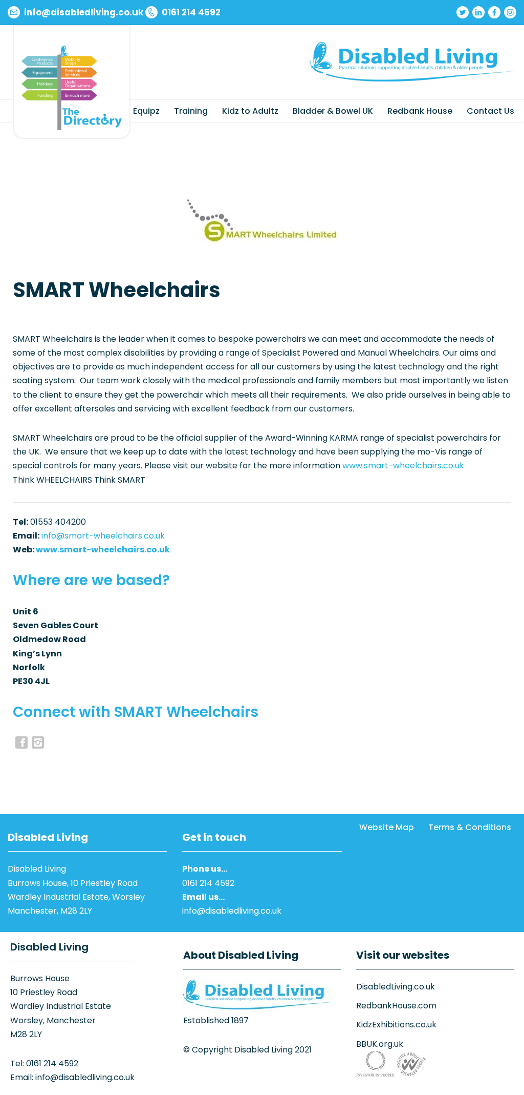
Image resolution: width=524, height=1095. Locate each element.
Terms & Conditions (469, 827)
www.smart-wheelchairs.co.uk (403, 465)
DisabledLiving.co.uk (395, 987)
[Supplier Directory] (71, 88)
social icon (38, 742)
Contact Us (490, 111)
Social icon (21, 742)
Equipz (146, 111)
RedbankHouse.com (396, 1005)
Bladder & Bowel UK (333, 111)
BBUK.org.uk (379, 1044)
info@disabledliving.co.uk (231, 911)
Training (191, 111)
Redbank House (419, 111)
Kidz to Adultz (250, 111)
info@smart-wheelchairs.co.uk (103, 536)
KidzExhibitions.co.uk (396, 1024)
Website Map (386, 827)
